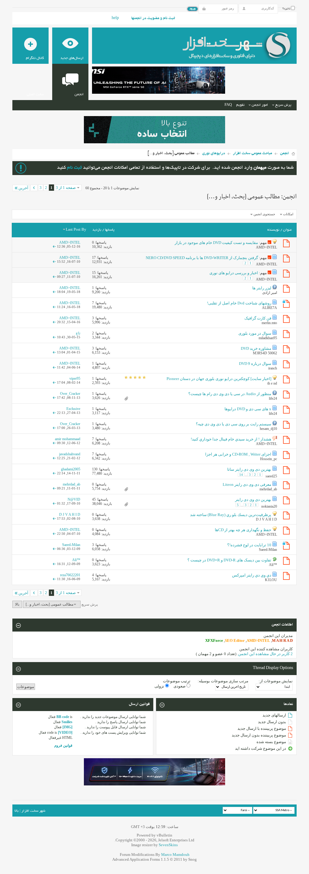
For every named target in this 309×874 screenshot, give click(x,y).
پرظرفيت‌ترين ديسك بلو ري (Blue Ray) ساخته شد (230, 514)
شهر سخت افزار (33, 811)
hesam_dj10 (268, 429)
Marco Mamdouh (175, 854)
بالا (17, 604)
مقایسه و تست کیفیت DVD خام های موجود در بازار (216, 242)
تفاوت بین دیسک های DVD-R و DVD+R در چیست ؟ (229, 560)
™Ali (273, 565)
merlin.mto (269, 323)
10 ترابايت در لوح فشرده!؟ (249, 545)
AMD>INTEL (266, 247)
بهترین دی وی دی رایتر (253, 499)
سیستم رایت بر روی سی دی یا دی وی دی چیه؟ (233, 424)
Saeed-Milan (268, 549)
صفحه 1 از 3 (66, 187)
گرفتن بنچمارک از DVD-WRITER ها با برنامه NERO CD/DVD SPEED (202, 257)
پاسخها (109, 230)
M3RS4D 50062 (265, 353)
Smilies (67, 722)
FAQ (228, 105)
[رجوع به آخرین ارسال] (54, 246)
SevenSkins (168, 845)
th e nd (272, 383)
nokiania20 (269, 506)
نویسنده (273, 230)
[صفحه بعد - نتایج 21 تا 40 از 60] (34, 188)
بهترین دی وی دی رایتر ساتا (249, 469)
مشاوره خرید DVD (256, 348)
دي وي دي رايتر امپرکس (251, 575)
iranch (272, 368)
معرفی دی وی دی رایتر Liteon (247, 484)
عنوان (287, 230)
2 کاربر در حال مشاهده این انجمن (265, 653)
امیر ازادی (269, 293)
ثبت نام (74, 168)
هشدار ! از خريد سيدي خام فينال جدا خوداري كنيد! (231, 439)
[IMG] (67, 727)
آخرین (23, 188)
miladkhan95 (268, 338)
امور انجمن (260, 105)
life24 (273, 398)
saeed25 (271, 476)
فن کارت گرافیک (257, 318)
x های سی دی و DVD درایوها (248, 409)
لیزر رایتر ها (261, 288)
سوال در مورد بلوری (254, 333)
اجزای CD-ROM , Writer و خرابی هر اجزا (238, 454)
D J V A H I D (266, 519)
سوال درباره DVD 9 (255, 363)
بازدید (96, 230)
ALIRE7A (269, 308)
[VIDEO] (65, 732)
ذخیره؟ (286, 8)
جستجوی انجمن (264, 214)
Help (115, 18)
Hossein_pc (268, 459)
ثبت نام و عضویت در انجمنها (153, 18)
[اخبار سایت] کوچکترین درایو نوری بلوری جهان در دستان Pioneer (219, 378)
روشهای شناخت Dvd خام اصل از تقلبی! (239, 303)
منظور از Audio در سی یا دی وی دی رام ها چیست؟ (229, 394)
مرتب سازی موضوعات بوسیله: (223, 681)
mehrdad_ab (268, 489)
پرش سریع (283, 105)
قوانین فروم (63, 745)
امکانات (288, 214)
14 (241, 474)
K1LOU (271, 580)
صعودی (180, 686)
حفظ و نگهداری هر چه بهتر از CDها (243, 530)
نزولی (159, 686)
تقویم (240, 105)
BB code (62, 717)
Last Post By (76, 230)
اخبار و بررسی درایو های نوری (233, 273)
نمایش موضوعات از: (276, 681)
